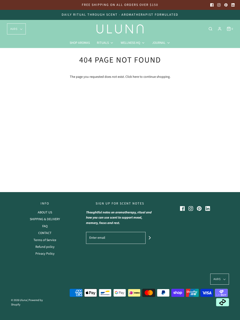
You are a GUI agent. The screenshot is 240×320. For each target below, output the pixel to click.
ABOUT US (45, 212)
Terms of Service (45, 240)
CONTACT (45, 233)
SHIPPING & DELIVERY (45, 219)
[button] (16, 28)
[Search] (210, 29)
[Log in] (219, 29)
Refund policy (45, 247)
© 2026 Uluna (19, 300)
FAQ (45, 226)
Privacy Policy (45, 253)
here (136, 76)
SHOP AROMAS (80, 43)
